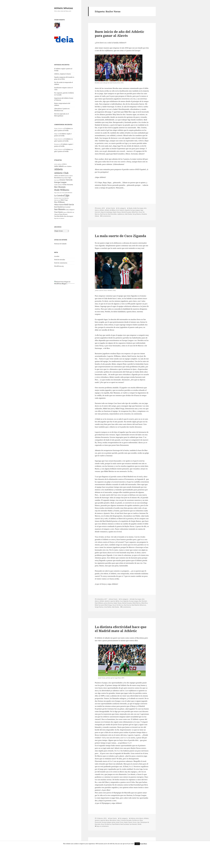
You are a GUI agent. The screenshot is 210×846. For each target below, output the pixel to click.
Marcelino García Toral (59, 198)
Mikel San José (57, 200)
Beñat (65, 177)
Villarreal (56, 214)
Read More (143, 843)
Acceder (56, 256)
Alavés (130, 208)
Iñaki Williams (61, 189)
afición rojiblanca (58, 164)
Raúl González (112, 214)
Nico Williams (59, 202)
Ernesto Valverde (66, 180)
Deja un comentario (102, 826)
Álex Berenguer (68, 216)
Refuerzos (143, 605)
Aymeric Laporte (69, 175)
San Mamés (59, 209)
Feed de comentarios (60, 263)
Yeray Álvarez (63, 214)
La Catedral (59, 195)
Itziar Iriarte (111, 208)
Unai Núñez (107, 607)
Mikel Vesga (64, 200)
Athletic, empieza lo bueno (62, 74)
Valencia (65, 212)
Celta (118, 820)
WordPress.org (59, 266)
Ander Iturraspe (138, 208)
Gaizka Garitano (58, 184)
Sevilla (67, 209)
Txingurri (71, 209)
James (114, 822)
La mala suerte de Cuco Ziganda (120, 236)
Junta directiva (68, 192)
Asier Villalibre (68, 166)
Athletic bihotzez (63, 8)
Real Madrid (58, 207)
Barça (62, 177)
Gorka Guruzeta (67, 184)
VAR (73, 212)
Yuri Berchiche (59, 216)
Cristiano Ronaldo (126, 820)
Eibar (141, 820)
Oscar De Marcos (117, 605)
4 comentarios (106, 216)
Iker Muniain (60, 187)
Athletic (58, 169)
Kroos (134, 822)
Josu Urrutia (62, 192)
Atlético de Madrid (59, 175)
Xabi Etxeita (128, 214)
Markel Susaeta (126, 212)
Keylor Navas (117, 212)
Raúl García (69, 204)
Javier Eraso (119, 822)
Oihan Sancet (59, 204)
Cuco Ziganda (124, 601)
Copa (69, 178)
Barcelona (57, 178)
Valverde (69, 212)
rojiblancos (120, 214)
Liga (66, 195)
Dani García (56, 180)
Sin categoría (122, 208)
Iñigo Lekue (56, 192)
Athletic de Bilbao (110, 210)
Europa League (60, 182)
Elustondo (98, 822)
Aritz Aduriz (59, 166)
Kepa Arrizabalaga (106, 212)
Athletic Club (61, 172)
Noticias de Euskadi (60, 244)
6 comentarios (126, 607)
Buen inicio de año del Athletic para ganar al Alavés (119, 33)
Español (127, 210)
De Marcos (135, 820)
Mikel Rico (66, 198)
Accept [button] (137, 843)
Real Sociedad (66, 207)
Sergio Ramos (99, 607)
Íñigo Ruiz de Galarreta (59, 218)
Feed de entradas (59, 259)
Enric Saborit (120, 210)
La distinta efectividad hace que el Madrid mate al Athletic (120, 629)
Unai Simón (58, 212)
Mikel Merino (136, 603)
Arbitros (64, 164)
